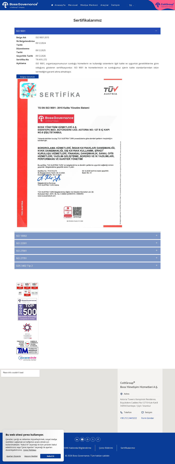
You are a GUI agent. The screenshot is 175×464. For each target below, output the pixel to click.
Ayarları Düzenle (14, 456)
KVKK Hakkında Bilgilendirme (77, 447)
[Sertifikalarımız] (27, 290)
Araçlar (105, 5)
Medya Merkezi (89, 5)
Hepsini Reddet (31, 456)
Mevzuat (73, 5)
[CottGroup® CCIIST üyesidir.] (27, 343)
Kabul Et (50, 456)
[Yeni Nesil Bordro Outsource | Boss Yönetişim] (20, 5)
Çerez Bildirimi (106, 447)
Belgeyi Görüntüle (27, 77)
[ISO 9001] (87, 153)
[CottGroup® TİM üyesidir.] (27, 350)
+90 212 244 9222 (128, 418)
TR (130, 5)
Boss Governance (81, 455)
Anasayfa (59, 5)
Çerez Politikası (29, 450)
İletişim (115, 5)
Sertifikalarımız (128, 447)
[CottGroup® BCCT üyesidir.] (27, 331)
